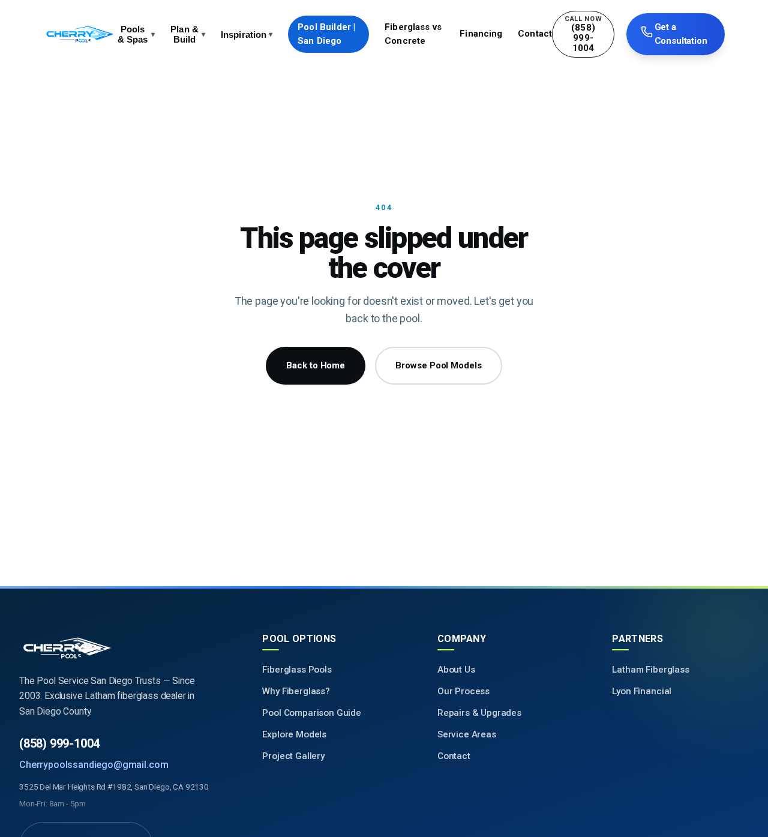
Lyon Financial (641, 691)
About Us (456, 669)
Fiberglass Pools (296, 669)
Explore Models (294, 734)
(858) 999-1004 (59, 743)
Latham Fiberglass (650, 669)
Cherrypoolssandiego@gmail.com (93, 764)
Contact (535, 33)
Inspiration (247, 34)
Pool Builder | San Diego (326, 34)
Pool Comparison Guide (311, 712)
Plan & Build (187, 34)
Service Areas (466, 734)
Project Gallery (293, 756)
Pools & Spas (136, 34)
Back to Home (315, 365)
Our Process (463, 691)
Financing (481, 33)
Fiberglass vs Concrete (413, 34)
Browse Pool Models (438, 365)
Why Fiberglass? (296, 691)
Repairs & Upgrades (479, 712)
